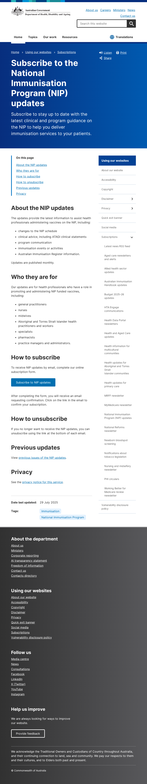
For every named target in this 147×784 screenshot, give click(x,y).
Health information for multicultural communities (117, 349)
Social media (108, 227)
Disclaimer (107, 198)
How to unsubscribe (29, 182)
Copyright (107, 189)
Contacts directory (24, 575)
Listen (108, 52)
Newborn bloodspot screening (116, 442)
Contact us (127, 16)
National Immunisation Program (62, 517)
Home (18, 37)
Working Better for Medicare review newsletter (115, 492)
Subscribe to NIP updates (33, 382)
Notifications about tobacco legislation (115, 455)
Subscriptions (66, 52)
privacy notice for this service (42, 482)
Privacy (21, 193)
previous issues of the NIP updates (42, 457)
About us (92, 10)
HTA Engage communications (113, 309)
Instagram (18, 694)
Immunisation (50, 511)
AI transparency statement (29, 560)
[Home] (40, 11)
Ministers (119, 10)
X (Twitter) (18, 684)
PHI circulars (111, 478)
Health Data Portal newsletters (115, 322)
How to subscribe (28, 176)
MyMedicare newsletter (118, 404)
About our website (112, 170)
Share (108, 58)
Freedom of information (27, 565)
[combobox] (102, 23)
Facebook (18, 674)
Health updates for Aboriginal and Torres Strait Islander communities (116, 368)
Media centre (20, 659)
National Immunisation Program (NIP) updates (118, 416)
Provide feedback (28, 733)
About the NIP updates (31, 165)
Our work (49, 37)
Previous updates (28, 188)
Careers (105, 10)
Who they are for (27, 170)
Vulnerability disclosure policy (114, 506)
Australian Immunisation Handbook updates (118, 283)
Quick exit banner (111, 217)
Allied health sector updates (115, 270)
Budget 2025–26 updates (114, 296)
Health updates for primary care (115, 384)
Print (123, 52)
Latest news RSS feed (117, 246)
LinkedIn (16, 679)
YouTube (17, 689)
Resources (69, 37)
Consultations (20, 669)
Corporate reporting (25, 555)
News (131, 10)
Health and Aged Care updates (117, 335)
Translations (124, 37)
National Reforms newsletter (114, 429)
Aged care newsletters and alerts (117, 257)
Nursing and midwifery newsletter (117, 467)
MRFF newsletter (114, 395)
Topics (32, 37)
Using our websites (38, 52)
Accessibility (108, 179)
